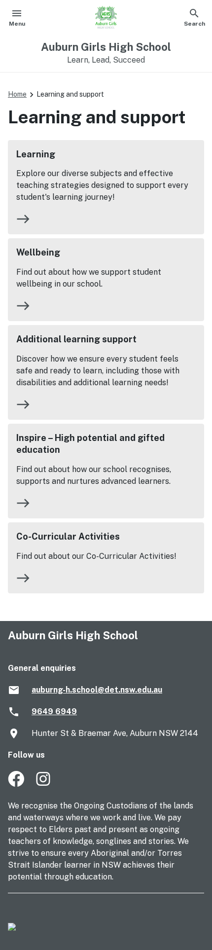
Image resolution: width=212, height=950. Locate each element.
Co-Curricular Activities (68, 536)
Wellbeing (38, 252)
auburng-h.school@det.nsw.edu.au (97, 689)
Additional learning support (76, 339)
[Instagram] (44, 784)
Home (17, 94)
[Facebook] (16, 784)
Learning (35, 154)
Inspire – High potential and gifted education (90, 444)
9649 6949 (54, 711)
